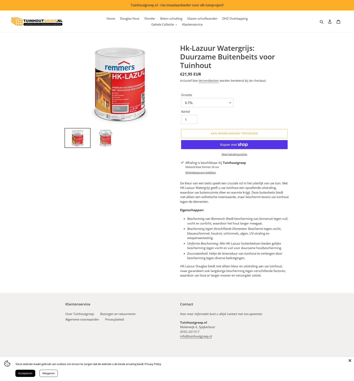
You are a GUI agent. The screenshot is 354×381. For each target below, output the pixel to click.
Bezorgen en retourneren (118, 314)
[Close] (350, 360)
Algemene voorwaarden (82, 319)
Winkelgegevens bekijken (200, 172)
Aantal (185, 111)
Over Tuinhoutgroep (79, 314)
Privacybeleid (114, 319)
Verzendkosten (209, 81)
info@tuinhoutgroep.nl (196, 336)
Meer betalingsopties (234, 154)
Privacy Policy (153, 364)
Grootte (186, 95)
